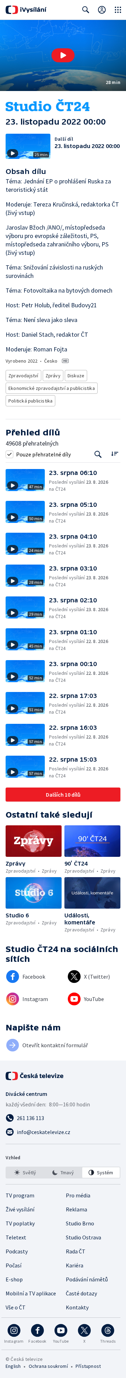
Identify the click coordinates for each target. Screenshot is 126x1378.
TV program (20, 1195)
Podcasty (17, 1251)
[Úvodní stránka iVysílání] (26, 10)
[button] (63, 55)
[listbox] (63, 1172)
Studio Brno (80, 1223)
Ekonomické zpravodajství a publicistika (51, 388)
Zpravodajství (23, 375)
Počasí (13, 1265)
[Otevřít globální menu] (118, 10)
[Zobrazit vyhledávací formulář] (86, 10)
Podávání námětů (87, 1279)
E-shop (14, 1279)
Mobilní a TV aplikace (31, 1293)
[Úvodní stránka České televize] (35, 1076)
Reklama (76, 1209)
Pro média (78, 1195)
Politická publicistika (30, 401)
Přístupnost (88, 1366)
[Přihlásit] (102, 10)
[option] (25, 1172)
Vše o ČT (16, 1307)
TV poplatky (20, 1223)
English (13, 1366)
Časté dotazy (81, 1293)
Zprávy (53, 375)
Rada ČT (75, 1251)
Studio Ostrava (83, 1237)
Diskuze (76, 375)
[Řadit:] (114, 453)
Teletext (16, 1237)
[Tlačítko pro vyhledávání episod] (98, 454)
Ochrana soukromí (48, 1366)
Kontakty (77, 1307)
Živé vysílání (20, 1209)
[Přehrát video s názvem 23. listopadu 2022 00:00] (63, 55)
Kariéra (74, 1265)
